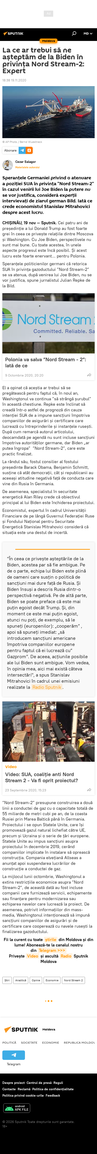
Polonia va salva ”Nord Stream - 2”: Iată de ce (45, 362)
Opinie (36, 980)
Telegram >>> (52, 950)
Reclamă (24, 1089)
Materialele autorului (27, 167)
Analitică (20, 980)
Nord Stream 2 (73, 980)
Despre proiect (13, 1083)
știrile (50, 939)
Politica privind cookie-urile (23, 1095)
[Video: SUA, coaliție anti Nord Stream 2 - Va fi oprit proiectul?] (48, 731)
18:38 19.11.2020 (14, 80)
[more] (89, 375)
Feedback (53, 1095)
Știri (7, 980)
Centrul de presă (39, 1083)
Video (11, 767)
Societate (29, 1042)
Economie (52, 980)
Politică (9, 1042)
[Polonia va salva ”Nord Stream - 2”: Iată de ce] (48, 323)
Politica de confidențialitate (53, 1089)
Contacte (9, 1089)
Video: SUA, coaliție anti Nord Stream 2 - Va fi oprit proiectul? (41, 777)
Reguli (58, 1083)
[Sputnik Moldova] (14, 35)
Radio (66, 956)
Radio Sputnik (46, 687)
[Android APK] (17, 1108)
